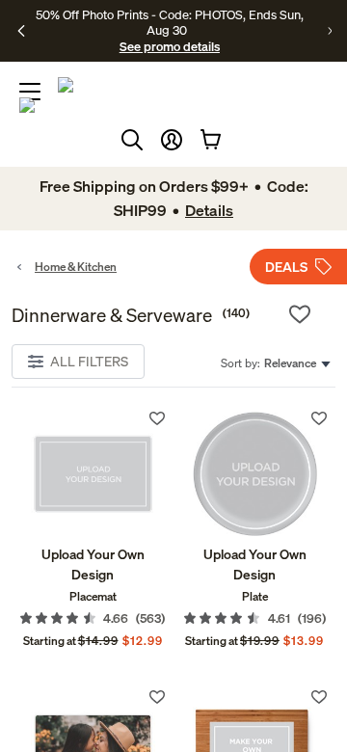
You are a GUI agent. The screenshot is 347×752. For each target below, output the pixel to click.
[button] (171, 139)
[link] (92, 474)
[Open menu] (29, 91)
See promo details (170, 46)
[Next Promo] (330, 31)
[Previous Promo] (21, 31)
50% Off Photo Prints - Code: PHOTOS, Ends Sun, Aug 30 (170, 22)
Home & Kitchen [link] (76, 266)
